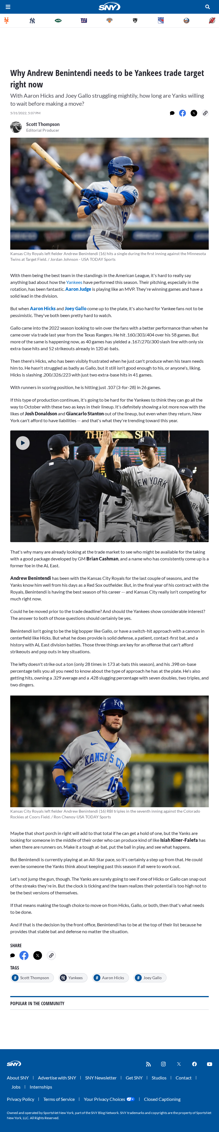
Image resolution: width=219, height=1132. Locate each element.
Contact (184, 1077)
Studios (159, 1077)
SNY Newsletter (101, 1077)
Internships (41, 1086)
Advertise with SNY (57, 1077)
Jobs (16, 1086)
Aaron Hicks (43, 308)
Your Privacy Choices (104, 1099)
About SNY (18, 1077)
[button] (22, 443)
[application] (109, 486)
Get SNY (134, 1077)
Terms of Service (59, 1099)
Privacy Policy (20, 1099)
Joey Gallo (75, 308)
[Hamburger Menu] (8, 6)
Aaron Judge (78, 289)
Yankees (73, 282)
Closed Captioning (162, 1099)
